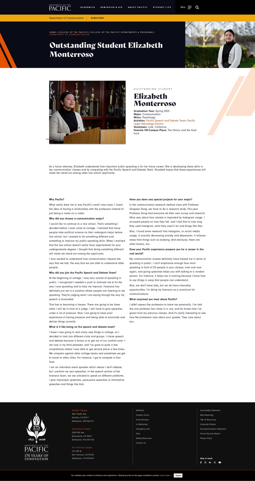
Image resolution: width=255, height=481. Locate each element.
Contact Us (141, 443)
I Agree (178, 475)
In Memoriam (142, 424)
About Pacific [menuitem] (138, 7)
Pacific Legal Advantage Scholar (164, 122)
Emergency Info (143, 429)
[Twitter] (216, 462)
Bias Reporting (206, 415)
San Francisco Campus (82, 447)
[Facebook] (202, 462)
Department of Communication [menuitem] (66, 18)
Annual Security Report (210, 433)
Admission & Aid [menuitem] (112, 7)
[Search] (197, 7)
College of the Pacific (73, 32)
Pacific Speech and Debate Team (166, 120)
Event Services (142, 419)
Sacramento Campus (81, 429)
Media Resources (144, 438)
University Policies (208, 424)
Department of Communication (70, 35)
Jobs (138, 433)
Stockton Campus (79, 410)
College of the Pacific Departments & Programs (121, 32)
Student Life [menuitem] (162, 7)
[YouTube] (221, 462)
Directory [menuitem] (97, 18)
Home (53, 32)
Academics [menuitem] (87, 7)
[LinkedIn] (211, 462)
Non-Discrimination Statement (213, 429)
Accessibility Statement (210, 410)
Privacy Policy (206, 438)
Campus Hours (142, 415)
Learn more (165, 475)
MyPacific (140, 410)
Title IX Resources (208, 419)
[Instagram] (206, 462)
